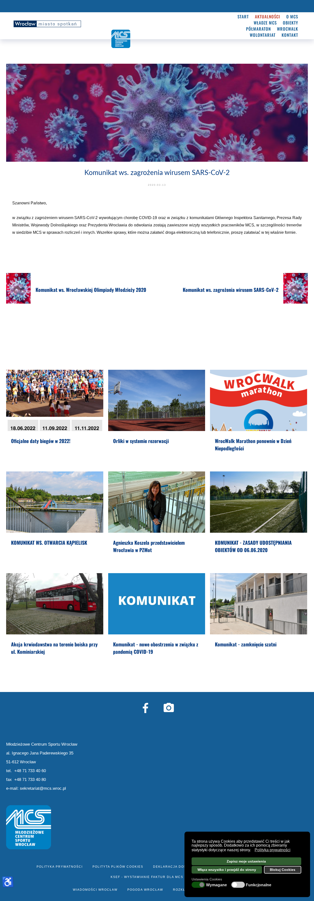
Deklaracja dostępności (179, 866)
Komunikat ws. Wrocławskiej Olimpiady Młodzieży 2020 (91, 289)
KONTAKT (290, 35)
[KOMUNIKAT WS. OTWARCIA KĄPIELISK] (55, 502)
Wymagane (216, 885)
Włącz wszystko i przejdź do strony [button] (226, 870)
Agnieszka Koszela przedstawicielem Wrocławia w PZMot (149, 546)
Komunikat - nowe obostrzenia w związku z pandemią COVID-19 (155, 648)
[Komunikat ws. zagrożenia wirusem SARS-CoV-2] (295, 288)
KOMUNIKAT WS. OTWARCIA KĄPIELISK (49, 542)
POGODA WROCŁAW (145, 889)
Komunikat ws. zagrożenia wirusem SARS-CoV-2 (230, 289)
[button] (252, 850)
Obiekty (290, 23)
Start (243, 16)
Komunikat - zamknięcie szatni (245, 644)
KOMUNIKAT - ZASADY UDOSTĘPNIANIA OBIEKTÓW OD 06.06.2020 (253, 546)
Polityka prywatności (60, 866)
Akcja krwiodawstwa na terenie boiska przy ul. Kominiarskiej (54, 648)
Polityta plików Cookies (117, 866)
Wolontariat (262, 35)
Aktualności (267, 16)
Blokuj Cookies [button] (282, 870)
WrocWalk (287, 29)
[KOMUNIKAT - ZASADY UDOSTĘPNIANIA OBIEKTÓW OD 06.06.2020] (259, 502)
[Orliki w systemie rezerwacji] (157, 400)
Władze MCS (265, 23)
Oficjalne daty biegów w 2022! (40, 440)
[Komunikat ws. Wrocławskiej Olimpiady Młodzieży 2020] (18, 288)
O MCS (292, 16)
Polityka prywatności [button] (272, 850)
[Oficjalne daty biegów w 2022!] (55, 400)
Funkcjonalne (258, 885)
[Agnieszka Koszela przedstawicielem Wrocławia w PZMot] (157, 502)
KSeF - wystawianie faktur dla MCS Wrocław (157, 877)
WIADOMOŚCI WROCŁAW (95, 889)
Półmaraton (258, 29)
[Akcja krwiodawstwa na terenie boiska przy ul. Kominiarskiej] (55, 603)
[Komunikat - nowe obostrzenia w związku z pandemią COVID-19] (157, 603)
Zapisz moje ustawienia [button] (246, 861)
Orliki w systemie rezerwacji (141, 440)
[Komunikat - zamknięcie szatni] (259, 603)
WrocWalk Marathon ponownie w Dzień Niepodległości (253, 444)
